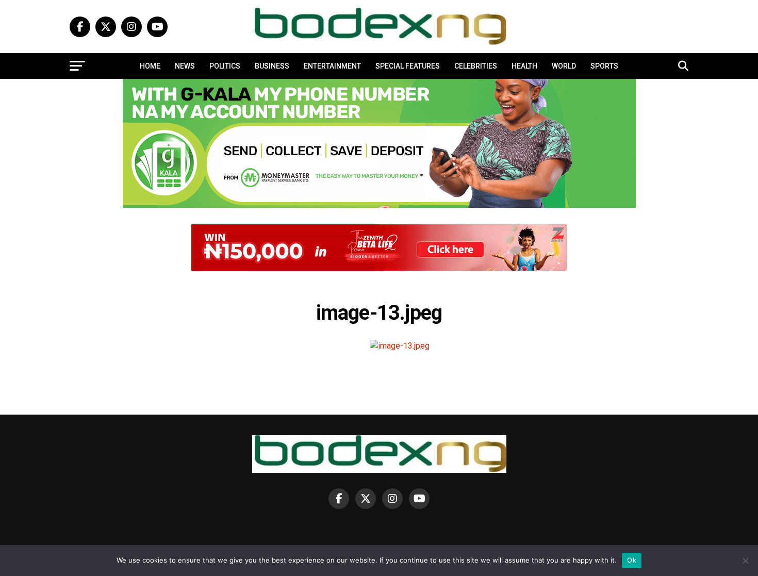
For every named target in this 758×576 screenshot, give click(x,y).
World (564, 66)
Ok (631, 560)
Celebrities (475, 66)
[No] (745, 560)
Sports (604, 66)
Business (272, 66)
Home (150, 66)
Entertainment (332, 66)
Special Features (407, 66)
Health (524, 66)
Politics (224, 66)
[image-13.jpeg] (400, 346)
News (185, 66)
